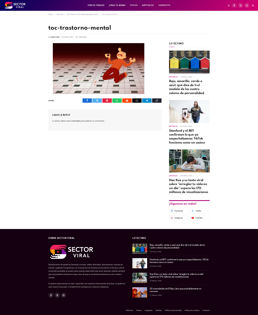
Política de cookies (192, 310)
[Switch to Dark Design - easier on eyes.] (228, 5)
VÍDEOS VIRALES (96, 5)
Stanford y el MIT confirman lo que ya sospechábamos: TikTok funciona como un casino (187, 136)
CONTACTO (164, 5)
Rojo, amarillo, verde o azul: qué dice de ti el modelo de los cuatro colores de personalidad (186, 87)
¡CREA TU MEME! (117, 5)
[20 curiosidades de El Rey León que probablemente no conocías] (139, 292)
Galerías (158, 310)
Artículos (173, 77)
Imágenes (148, 310)
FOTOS (133, 5)
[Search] (252, 5)
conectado (75, 121)
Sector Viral (55, 37)
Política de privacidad (173, 310)
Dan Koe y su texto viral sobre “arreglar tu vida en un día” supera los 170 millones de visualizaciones (188, 186)
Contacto (206, 310)
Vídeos (139, 310)
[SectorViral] (15, 5)
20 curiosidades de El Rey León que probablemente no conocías (175, 290)
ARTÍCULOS (148, 5)
